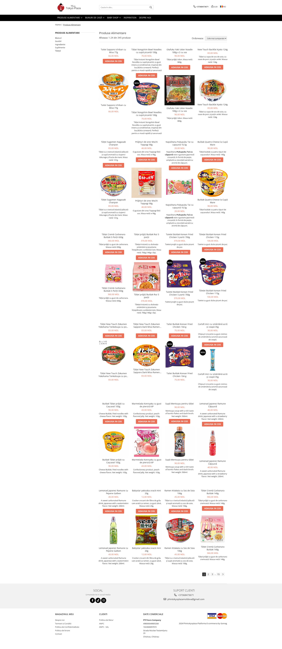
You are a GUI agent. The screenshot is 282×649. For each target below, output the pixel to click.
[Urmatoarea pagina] (223, 574)
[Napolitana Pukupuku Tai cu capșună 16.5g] (179, 187)
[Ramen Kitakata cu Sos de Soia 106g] (179, 530)
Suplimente (60, 47)
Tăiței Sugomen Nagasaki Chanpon (113, 143)
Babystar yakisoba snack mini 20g (146, 492)
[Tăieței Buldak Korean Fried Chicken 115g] (213, 273)
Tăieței (58, 50)
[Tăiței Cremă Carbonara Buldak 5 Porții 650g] (113, 274)
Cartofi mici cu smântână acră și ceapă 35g (212, 325)
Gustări (58, 41)
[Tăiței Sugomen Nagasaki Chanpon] (113, 185)
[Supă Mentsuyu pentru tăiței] (179, 442)
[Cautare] (150, 7)
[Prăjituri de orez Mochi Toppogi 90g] (146, 183)
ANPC (101, 623)
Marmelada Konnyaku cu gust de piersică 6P (146, 405)
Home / (59, 24)
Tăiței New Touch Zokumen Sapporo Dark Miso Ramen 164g (146, 325)
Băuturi (58, 38)
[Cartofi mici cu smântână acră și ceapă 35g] (213, 360)
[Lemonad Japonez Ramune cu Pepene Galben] (113, 530)
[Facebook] (92, 600)
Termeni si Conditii (63, 623)
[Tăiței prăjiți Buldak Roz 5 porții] (146, 276)
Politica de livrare (62, 630)
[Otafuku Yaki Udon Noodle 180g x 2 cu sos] (179, 90)
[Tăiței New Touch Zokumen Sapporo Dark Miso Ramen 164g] (146, 355)
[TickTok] (98, 600)
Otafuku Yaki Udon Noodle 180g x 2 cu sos (180, 51)
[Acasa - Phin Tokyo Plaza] (69, 7)
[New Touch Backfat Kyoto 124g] (213, 90)
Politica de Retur (106, 620)
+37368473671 (185, 595)
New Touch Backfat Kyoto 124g (213, 49)
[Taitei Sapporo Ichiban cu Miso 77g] (113, 87)
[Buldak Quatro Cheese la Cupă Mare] (213, 183)
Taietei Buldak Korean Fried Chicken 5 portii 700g (179, 236)
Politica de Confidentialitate (67, 627)
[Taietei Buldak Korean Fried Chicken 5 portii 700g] (179, 274)
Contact (58, 634)
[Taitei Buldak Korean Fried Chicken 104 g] (179, 355)
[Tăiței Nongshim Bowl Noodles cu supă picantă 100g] (146, 94)
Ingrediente (60, 44)
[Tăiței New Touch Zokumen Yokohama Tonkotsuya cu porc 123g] (113, 355)
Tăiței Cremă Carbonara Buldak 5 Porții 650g (113, 236)
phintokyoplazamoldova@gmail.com (185, 599)
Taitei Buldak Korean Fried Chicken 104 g (180, 325)
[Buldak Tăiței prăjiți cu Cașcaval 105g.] (113, 442)
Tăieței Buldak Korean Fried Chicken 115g (212, 236)
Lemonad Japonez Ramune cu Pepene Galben (113, 492)
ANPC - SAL (104, 627)
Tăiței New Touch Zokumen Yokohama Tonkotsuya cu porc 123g (113, 325)
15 (218, 574)
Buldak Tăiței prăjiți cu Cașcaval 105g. (113, 405)
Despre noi (59, 620)
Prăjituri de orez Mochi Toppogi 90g (146, 143)
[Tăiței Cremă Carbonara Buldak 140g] (213, 529)
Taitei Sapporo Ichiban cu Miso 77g (113, 51)
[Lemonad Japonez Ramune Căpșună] (213, 443)
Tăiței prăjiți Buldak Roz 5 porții (146, 236)
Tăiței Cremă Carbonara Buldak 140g (212, 492)
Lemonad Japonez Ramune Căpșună (212, 405)
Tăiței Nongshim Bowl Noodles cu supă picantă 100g (146, 51)
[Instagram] (103, 600)
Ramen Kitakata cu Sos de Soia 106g (179, 492)
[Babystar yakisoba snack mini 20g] (146, 530)
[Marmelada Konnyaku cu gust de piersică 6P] (146, 442)
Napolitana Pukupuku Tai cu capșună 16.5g (179, 143)
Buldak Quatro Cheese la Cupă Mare (213, 143)
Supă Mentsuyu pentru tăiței (179, 403)
